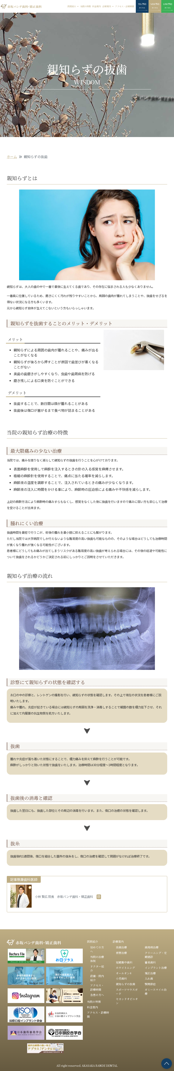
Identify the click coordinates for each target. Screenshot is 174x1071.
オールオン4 (123, 973)
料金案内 (96, 6)
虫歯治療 (121, 947)
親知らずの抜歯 (125, 984)
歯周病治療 (152, 947)
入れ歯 (149, 978)
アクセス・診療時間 (124, 6)
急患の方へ (97, 995)
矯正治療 (150, 973)
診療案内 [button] (107, 6)
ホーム (12, 156)
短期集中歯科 (124, 962)
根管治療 (121, 953)
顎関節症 (150, 984)
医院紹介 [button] (72, 6)
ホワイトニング (125, 968)
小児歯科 (121, 978)
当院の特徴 (85, 6)
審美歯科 (150, 962)
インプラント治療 (156, 968)
